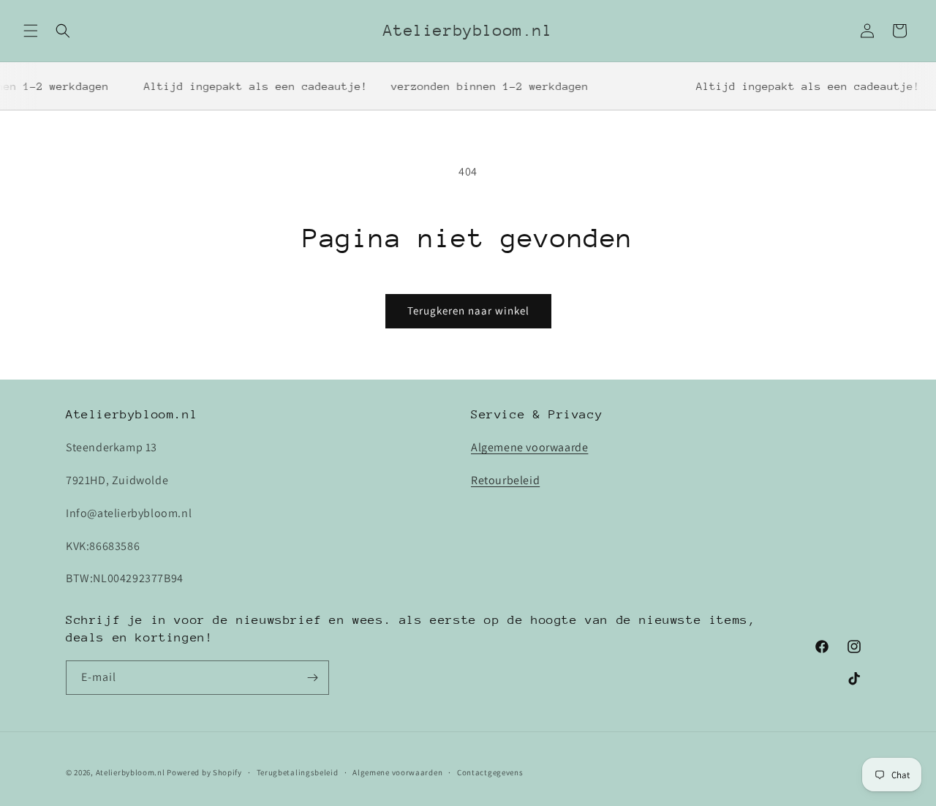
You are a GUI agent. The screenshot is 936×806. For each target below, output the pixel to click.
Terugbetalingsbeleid (298, 772)
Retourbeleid (505, 480)
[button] (31, 31)
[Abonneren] (312, 677)
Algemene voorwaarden (397, 772)
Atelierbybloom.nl (130, 772)
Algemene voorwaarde (529, 447)
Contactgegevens (490, 772)
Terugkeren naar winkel (468, 310)
